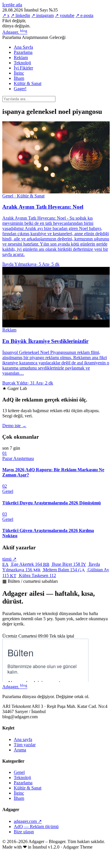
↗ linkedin (20, 15)
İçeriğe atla (12, 4)
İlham (19, 78)
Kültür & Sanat (27, 83)
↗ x (5, 15)
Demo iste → (14, 425)
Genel (19, 772)
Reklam (21, 57)
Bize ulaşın (24, 831)
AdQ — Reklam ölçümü (36, 826)
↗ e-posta (84, 15)
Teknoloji (22, 62)
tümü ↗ (9, 559)
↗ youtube (64, 15)
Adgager (14, 32)
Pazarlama (23, 52)
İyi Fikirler (23, 67)
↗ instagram (42, 15)
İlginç (19, 73)
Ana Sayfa (23, 47)
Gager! (20, 88)
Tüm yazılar (25, 744)
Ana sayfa (23, 739)
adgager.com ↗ (28, 821)
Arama (20, 749)
